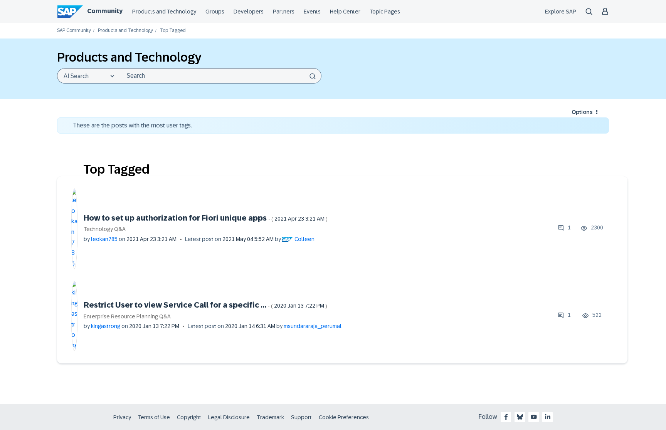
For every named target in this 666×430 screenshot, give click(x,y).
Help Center (345, 11)
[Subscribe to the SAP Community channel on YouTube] (534, 417)
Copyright (189, 417)
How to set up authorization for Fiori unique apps (206, 218)
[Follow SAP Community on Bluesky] (520, 417)
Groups (214, 11)
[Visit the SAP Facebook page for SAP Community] (506, 417)
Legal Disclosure (229, 417)
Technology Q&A (105, 229)
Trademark (270, 417)
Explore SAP (560, 11)
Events (312, 11)
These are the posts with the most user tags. (132, 125)
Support (301, 417)
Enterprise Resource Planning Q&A (127, 316)
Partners (283, 11)
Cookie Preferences (344, 417)
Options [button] (582, 112)
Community (105, 11)
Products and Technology (164, 11)
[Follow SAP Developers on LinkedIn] (548, 417)
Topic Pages (385, 11)
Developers (249, 11)
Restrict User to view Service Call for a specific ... (205, 305)
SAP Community (74, 30)
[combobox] (220, 76)
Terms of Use (154, 417)
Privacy (122, 417)
